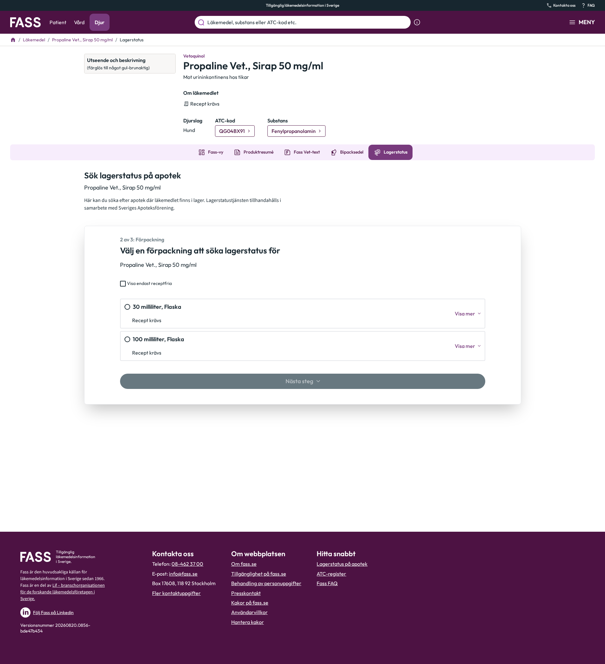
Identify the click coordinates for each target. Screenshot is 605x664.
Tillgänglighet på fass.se (258, 574)
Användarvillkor (249, 612)
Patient (58, 22)
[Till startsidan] (13, 40)
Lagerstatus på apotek (342, 564)
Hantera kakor (247, 622)
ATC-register (331, 574)
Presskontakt (246, 593)
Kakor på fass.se (249, 602)
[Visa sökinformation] (417, 22)
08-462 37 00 (187, 564)
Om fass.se (244, 564)
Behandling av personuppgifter (266, 583)
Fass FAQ (327, 583)
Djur (99, 22)
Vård (79, 22)
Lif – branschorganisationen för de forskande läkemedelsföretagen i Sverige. (62, 592)
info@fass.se (183, 574)
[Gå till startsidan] (25, 22)
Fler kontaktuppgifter (176, 593)
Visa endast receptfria (149, 283)
